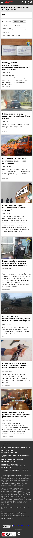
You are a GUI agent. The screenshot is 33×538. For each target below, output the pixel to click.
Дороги (5, 178)
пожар (4, 131)
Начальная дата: (6, 28)
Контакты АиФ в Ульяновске (12, 459)
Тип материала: (6, 21)
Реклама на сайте (8, 462)
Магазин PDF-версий (9, 452)
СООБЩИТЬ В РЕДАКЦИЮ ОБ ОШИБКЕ (14, 470)
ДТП (3, 336)
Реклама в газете (7, 450)
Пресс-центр (25, 447)
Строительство (8, 436)
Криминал (6, 87)
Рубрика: (4, 25)
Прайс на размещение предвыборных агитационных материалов (13, 465)
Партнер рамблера (18, 529)
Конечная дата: (6, 32)
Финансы (5, 234)
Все (3, 14)
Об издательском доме (10, 447)
